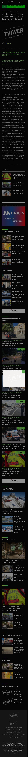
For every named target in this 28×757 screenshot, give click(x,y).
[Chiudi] (23, 371)
